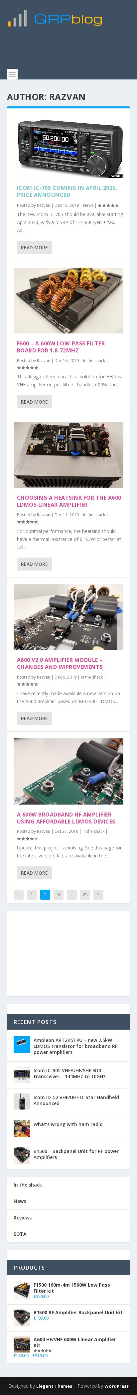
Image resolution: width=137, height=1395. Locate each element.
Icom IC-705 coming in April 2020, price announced (67, 191)
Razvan (43, 205)
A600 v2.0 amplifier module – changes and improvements (60, 663)
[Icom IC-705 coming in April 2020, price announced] (69, 146)
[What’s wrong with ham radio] (22, 1128)
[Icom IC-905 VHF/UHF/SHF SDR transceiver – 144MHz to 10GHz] (22, 1075)
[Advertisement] (72, 51)
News (88, 205)
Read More (34, 247)
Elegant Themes (54, 1386)
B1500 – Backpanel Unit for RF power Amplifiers (76, 1154)
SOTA (20, 1234)
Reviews (23, 1217)
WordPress (116, 1386)
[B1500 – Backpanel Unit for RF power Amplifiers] (22, 1155)
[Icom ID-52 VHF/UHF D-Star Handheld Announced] (22, 1101)
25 (85, 894)
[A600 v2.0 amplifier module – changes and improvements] (69, 617)
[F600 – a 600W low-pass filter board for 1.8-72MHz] (69, 300)
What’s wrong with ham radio (68, 1124)
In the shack (94, 360)
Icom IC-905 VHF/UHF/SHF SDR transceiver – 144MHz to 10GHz (70, 1073)
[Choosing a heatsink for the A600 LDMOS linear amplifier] (69, 455)
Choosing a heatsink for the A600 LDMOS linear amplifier (69, 501)
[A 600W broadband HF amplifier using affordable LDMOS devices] (69, 771)
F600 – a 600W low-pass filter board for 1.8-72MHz (61, 347)
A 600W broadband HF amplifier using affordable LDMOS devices (66, 818)
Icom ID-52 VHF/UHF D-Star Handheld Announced (76, 1100)
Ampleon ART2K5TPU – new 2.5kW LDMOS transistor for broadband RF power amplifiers (75, 1046)
